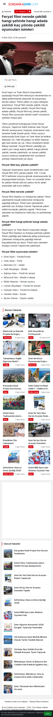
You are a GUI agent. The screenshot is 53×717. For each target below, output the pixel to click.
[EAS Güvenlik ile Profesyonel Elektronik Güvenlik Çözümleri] (39, 326)
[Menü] (4, 3)
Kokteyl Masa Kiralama (38, 701)
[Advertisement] (26, 510)
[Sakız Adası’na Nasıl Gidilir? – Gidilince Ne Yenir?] (39, 381)
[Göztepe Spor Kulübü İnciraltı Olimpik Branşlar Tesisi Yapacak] (26, 652)
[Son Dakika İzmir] (23, 3)
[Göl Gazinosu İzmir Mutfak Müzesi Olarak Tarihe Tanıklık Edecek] (26, 640)
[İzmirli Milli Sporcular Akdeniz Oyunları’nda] (39, 462)
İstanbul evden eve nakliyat (16, 701)
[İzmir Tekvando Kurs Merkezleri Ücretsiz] (26, 689)
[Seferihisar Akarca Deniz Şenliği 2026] (14, 462)
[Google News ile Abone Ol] (10, 80)
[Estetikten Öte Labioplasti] (14, 435)
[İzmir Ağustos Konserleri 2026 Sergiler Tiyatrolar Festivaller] (26, 627)
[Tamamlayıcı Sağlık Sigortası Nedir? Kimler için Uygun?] (14, 353)
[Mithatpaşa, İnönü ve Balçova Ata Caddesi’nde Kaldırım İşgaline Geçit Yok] (26, 664)
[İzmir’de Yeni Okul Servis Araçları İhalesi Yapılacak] (39, 408)
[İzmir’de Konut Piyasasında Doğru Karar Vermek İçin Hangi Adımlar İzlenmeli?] (39, 353)
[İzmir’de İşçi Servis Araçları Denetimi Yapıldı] (39, 435)
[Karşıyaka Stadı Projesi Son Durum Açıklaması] (14, 381)
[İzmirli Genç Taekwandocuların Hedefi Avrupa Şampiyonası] (14, 408)
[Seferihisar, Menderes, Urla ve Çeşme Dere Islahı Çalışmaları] (26, 677)
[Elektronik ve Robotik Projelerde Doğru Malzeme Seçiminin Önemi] (14, 326)
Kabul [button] (48, 714)
